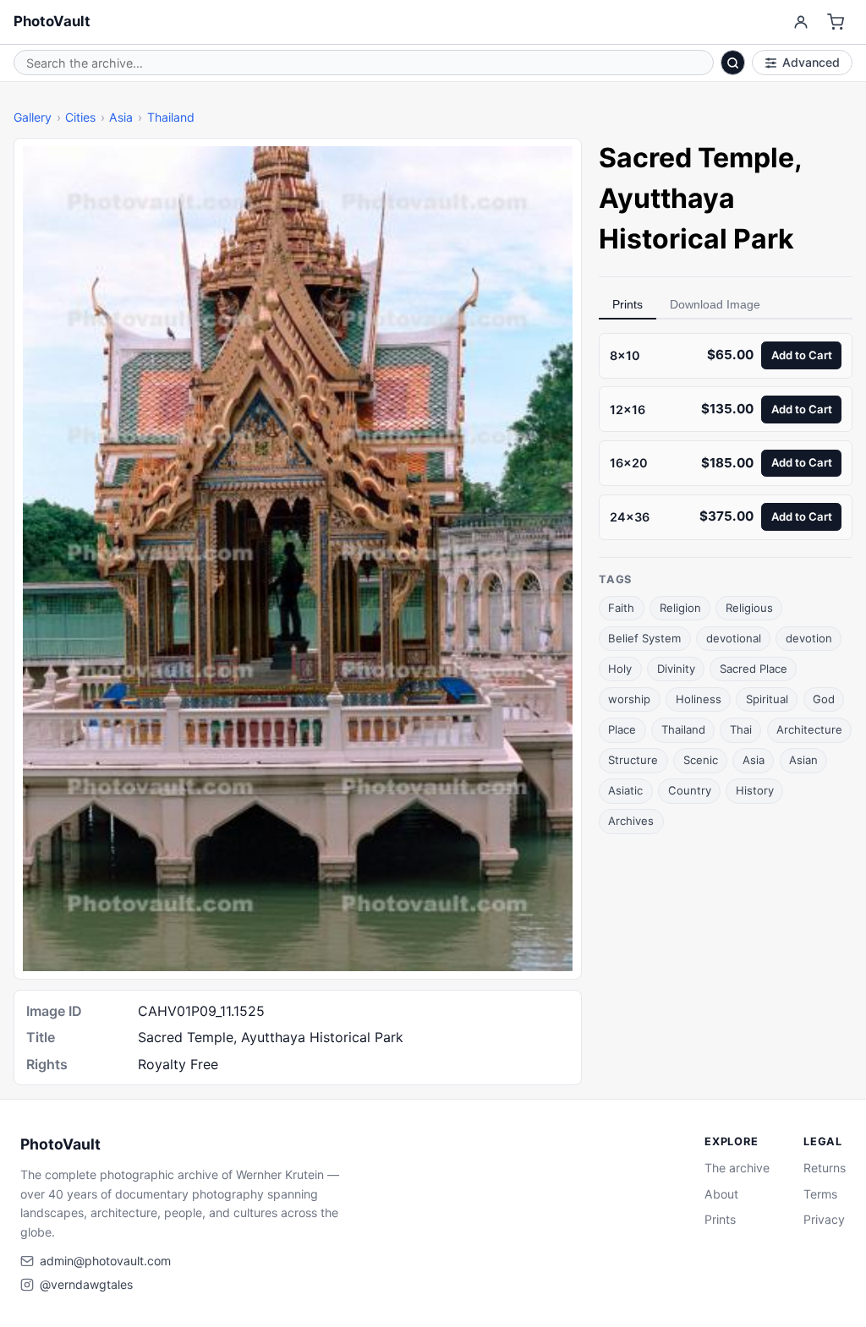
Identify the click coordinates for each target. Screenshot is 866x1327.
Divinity (676, 668)
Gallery (33, 117)
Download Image (715, 304)
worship (629, 699)
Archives (631, 820)
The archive (737, 1167)
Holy (620, 668)
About (721, 1194)
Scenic (700, 760)
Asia (121, 117)
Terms (820, 1194)
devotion (809, 638)
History (755, 790)
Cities (80, 117)
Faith (621, 607)
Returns (824, 1167)
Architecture (809, 729)
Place (622, 729)
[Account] (800, 22)
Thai (741, 729)
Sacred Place (753, 668)
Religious (749, 607)
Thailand (171, 117)
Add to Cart (801, 355)
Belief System (644, 638)
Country (689, 790)
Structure (633, 760)
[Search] (733, 62)
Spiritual (767, 699)
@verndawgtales (86, 1284)
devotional (733, 638)
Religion (680, 607)
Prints (627, 304)
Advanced (811, 62)
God (824, 699)
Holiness (698, 699)
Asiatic (625, 790)
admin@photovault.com (105, 1260)
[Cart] (835, 22)
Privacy (824, 1219)
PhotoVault (52, 21)
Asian (803, 760)
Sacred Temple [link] (696, 157)
